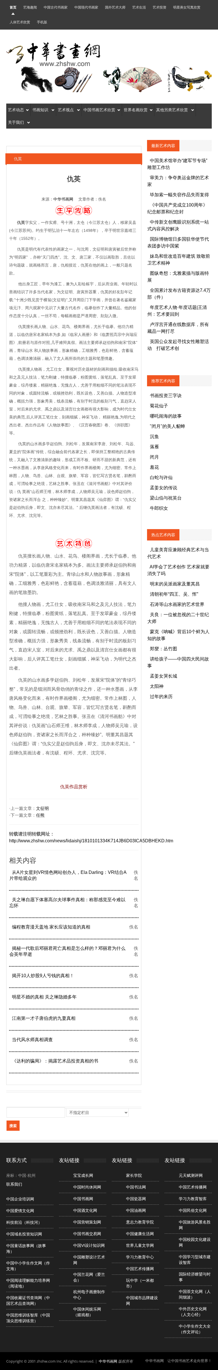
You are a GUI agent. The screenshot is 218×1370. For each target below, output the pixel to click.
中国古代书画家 (56, 7)
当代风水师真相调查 (32, 1039)
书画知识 (40, 110)
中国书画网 (83, 1198)
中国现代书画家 (86, 7)
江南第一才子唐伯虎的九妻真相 (44, 1018)
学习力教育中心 (140, 1257)
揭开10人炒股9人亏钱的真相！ (43, 975)
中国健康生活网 (140, 1233)
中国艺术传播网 (140, 1268)
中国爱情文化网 (20, 1210)
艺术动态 (16, 110)
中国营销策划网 (87, 1222)
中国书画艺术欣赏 (99, 110)
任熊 (40, 815)
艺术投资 (159, 7)
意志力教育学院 (140, 1222)
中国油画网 (136, 1210)
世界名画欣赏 (136, 110)
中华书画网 (63, 199)
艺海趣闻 (30, 7)
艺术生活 (139, 7)
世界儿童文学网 (140, 1245)
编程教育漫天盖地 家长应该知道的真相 (51, 927)
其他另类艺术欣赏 (172, 110)
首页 (13, 7)
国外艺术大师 (115, 7)
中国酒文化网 (85, 1210)
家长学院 (134, 1175)
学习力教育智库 (193, 1198)
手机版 (42, 22)
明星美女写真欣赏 (186, 7)
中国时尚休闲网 (87, 1187)
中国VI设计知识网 (89, 1245)
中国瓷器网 (136, 1198)
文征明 (42, 808)
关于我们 (16, 122)
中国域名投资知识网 (24, 1234)
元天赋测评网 (191, 1175)
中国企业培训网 (20, 1199)
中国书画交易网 (87, 1233)
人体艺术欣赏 (20, 22)
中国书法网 (136, 1187)
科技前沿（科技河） (24, 1222)
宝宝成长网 (83, 1175)
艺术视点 (66, 110)
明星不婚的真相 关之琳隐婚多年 (44, 997)
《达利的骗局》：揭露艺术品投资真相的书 (55, 1061)
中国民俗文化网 (193, 1210)
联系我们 (14, 1184)
